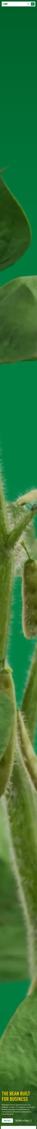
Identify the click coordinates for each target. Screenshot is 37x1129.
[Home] (5, 4)
